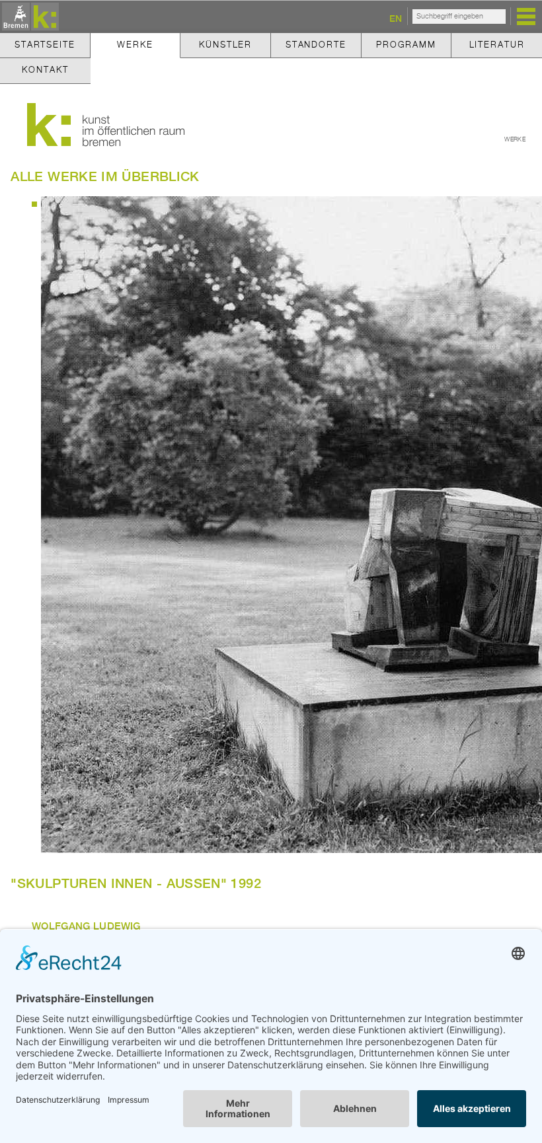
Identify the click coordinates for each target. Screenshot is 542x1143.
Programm (406, 45)
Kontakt (45, 70)
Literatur (497, 45)
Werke (135, 45)
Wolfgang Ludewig (86, 926)
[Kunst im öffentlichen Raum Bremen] (28, 17)
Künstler (225, 45)
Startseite (45, 45)
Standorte (316, 45)
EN (395, 18)
